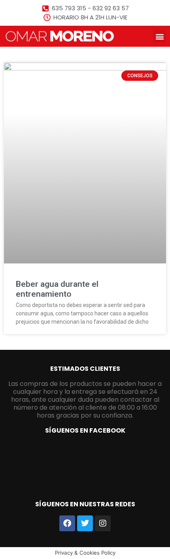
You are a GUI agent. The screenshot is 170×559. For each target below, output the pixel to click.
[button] (159, 36)
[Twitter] (85, 523)
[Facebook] (67, 523)
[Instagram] (103, 523)
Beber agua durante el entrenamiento (57, 289)
